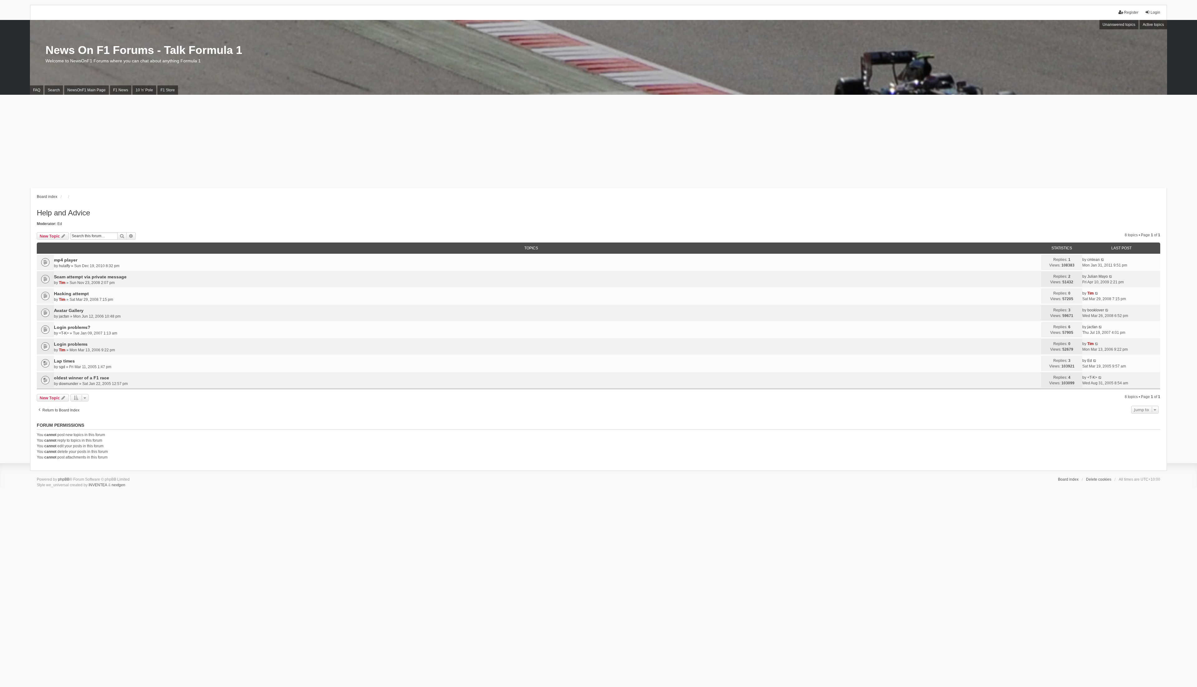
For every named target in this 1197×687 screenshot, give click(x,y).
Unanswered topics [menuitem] (1119, 24)
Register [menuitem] (1131, 12)
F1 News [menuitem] (120, 90)
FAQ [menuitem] (36, 90)
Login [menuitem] (1155, 12)
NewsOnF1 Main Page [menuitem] (86, 90)
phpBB (64, 479)
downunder (68, 384)
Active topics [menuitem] (1153, 24)
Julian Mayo (1097, 276)
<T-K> (64, 333)
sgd (62, 367)
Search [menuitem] (54, 90)
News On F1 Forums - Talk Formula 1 (144, 50)
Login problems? (72, 327)
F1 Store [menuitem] (168, 90)
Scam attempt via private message (90, 276)
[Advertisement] (598, 141)
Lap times (64, 360)
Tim (62, 283)
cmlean (1093, 259)
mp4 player (65, 259)
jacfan (64, 316)
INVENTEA (98, 485)
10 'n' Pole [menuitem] (144, 90)
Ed (59, 224)
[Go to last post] (1103, 259)
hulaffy (64, 266)
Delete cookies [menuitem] (1098, 479)
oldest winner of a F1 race (81, 377)
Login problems (71, 344)
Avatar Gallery (69, 310)
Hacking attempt (71, 293)
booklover (1095, 310)
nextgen (118, 485)
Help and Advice (63, 213)
